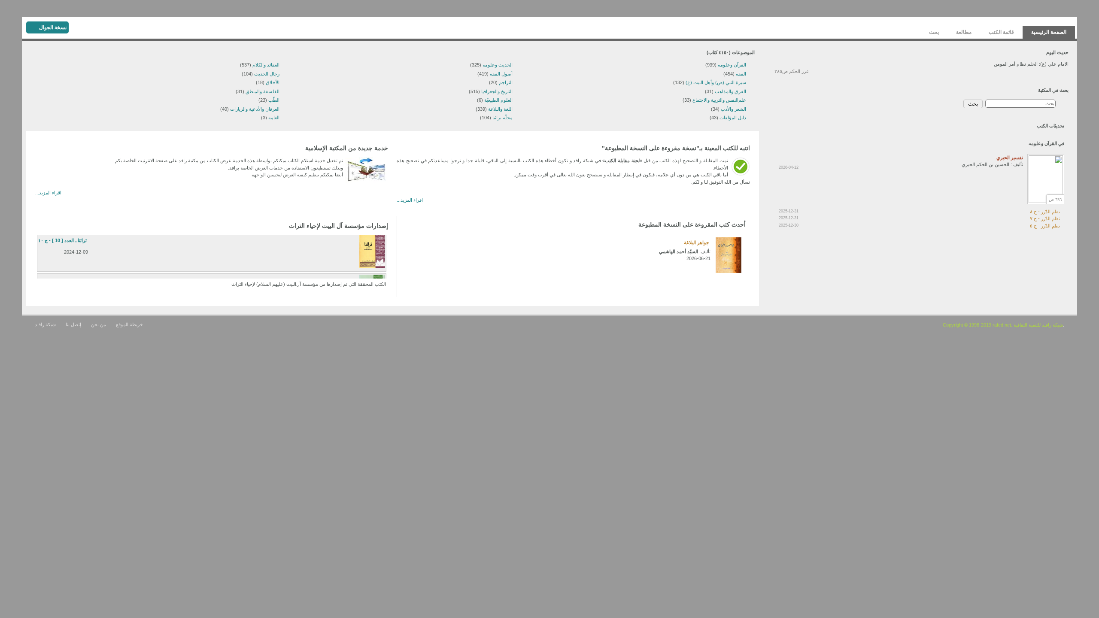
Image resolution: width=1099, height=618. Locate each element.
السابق (55, 211)
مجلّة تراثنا (502, 117)
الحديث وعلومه (498, 64)
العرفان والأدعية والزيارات (254, 109)
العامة (273, 117)
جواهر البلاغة (696, 242)
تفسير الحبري (1009, 157)
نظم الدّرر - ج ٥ (1045, 225)
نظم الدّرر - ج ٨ (1045, 211)
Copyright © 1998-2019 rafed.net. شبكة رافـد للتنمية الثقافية (1003, 324)
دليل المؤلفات (733, 117)
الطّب (273, 100)
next (412, 237)
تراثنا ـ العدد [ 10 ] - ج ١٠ (62, 240)
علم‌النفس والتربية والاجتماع (719, 100)
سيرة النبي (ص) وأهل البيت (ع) (716, 82)
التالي (46, 211)
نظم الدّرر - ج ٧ (1045, 218)
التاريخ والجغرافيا (497, 91)
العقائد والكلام (265, 64)
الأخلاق (272, 82)
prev (421, 237)
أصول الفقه (501, 73)
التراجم (506, 82)
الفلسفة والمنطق (262, 91)
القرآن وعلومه (732, 64)
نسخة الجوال (53, 27)
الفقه (741, 73)
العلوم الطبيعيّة (498, 100)
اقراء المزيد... (410, 200)
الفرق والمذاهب (730, 91)
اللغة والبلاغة (500, 109)
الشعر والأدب (733, 109)
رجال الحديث (266, 73)
